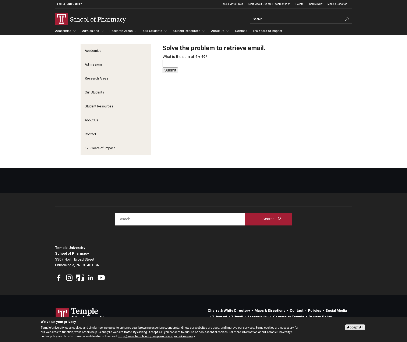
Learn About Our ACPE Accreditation (269, 4)
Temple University (68, 4)
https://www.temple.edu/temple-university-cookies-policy (156, 336)
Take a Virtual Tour (232, 4)
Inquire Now (315, 4)
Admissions (90, 31)
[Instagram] (69, 278)
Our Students (152, 31)
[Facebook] (59, 278)
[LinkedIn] (90, 278)
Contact (241, 31)
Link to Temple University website (82, 315)
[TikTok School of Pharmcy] (80, 278)
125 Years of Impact (267, 31)
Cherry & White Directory (229, 310)
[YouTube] (101, 278)
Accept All (355, 327)
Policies (314, 310)
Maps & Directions (270, 310)
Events (299, 4)
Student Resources (186, 31)
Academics (63, 31)
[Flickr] (112, 278)
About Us (217, 31)
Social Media (336, 310)
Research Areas (121, 31)
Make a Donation (337, 4)
